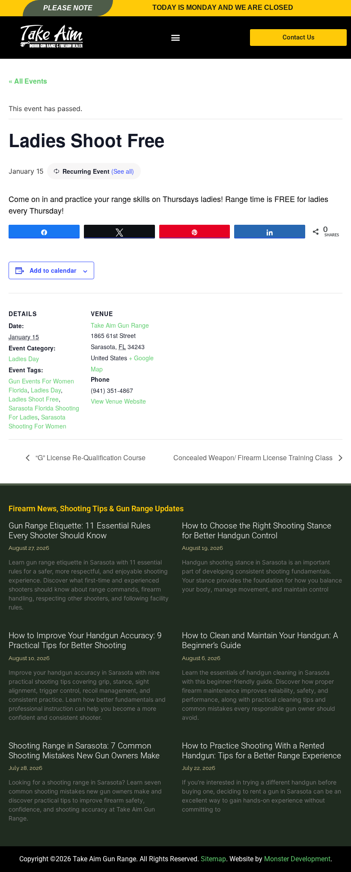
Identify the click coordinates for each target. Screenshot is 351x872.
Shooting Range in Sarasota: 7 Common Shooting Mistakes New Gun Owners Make (84, 750)
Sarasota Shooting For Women (37, 421)
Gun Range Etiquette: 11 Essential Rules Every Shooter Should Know (80, 530)
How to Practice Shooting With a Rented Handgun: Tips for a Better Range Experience (261, 750)
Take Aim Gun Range (120, 325)
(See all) (122, 171)
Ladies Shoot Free (34, 399)
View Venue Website (118, 401)
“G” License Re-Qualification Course (90, 457)
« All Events (28, 81)
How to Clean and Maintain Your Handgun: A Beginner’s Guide (260, 640)
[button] (176, 37)
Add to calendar (53, 270)
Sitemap (213, 859)
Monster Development (297, 859)
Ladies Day (24, 358)
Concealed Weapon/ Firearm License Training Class (253, 457)
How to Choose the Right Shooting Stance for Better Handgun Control (256, 530)
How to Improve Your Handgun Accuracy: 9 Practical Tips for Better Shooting (85, 640)
